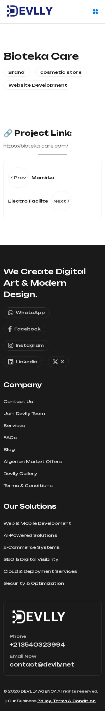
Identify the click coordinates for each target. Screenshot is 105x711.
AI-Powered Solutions (30, 535)
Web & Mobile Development (37, 523)
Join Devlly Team (24, 413)
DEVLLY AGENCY (38, 691)
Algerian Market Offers (33, 461)
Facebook (27, 328)
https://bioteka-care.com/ (36, 146)
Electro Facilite (28, 200)
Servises (14, 425)
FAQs (10, 437)
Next (59, 200)
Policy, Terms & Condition (66, 701)
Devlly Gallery (20, 473)
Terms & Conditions (28, 485)
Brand (16, 72)
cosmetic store (61, 72)
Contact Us (18, 401)
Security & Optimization (34, 583)
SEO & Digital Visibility (31, 559)
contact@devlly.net (42, 664)
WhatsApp (30, 312)
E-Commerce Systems (32, 547)
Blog (9, 449)
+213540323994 (37, 644)
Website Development (37, 85)
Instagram (30, 345)
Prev (20, 177)
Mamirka (43, 177)
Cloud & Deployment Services (40, 571)
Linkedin (26, 361)
